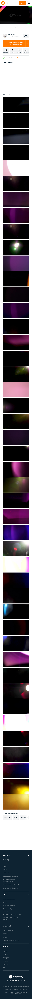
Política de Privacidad (20, 995)
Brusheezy (6, 859)
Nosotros (5, 938)
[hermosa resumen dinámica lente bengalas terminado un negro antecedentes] (16, 674)
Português (6, 959)
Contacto (5, 935)
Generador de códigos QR (10, 887)
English (5, 952)
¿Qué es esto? (20, 58)
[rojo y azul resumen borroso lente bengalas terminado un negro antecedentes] (16, 690)
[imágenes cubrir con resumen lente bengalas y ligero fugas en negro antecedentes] (16, 436)
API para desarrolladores (10, 875)
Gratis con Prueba (16, 43)
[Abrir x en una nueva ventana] (21, 982)
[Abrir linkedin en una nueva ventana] (12, 982)
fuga (15, 816)
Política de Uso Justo (15, 996)
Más (4, 969)
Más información (8, 61)
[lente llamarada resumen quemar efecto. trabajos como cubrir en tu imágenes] (16, 278)
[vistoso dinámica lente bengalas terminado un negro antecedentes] (16, 737)
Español (5, 956)
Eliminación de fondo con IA (11, 884)
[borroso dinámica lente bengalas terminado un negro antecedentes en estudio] (16, 611)
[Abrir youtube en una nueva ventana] (24, 982)
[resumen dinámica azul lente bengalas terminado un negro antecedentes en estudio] (16, 642)
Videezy (5, 865)
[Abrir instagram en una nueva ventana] (9, 982)
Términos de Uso (9, 995)
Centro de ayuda (8, 932)
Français (5, 965)
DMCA (4, 901)
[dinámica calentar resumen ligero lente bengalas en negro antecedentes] (16, 484)
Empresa (5, 869)
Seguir (26, 37)
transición (7, 816)
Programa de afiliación (9, 905)
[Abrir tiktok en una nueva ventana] (18, 982)
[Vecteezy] (3, 3)
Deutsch (5, 962)
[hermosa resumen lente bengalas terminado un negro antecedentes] (16, 753)
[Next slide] (25, 816)
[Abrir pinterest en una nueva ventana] (15, 982)
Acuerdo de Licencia (9, 898)
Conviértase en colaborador (11, 942)
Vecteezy (5, 862)
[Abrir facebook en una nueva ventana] (7, 982)
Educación (6, 872)
